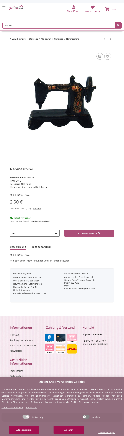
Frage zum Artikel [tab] (41, 247)
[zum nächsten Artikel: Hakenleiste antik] (111, 39)
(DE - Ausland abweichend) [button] (39, 221)
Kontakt (14, 335)
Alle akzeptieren (23, 429)
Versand (37, 208)
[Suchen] (118, 25)
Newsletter (16, 350)
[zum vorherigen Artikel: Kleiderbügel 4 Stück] (105, 39)
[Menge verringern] (13, 233)
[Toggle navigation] (3, 6)
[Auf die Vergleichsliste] (99, 56)
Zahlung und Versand (22, 340)
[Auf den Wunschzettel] (107, 56)
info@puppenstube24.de (95, 343)
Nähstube (26, 183)
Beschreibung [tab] (18, 247)
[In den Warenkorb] (12, 49)
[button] (74, 9)
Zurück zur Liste (19, 38)
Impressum (16, 371)
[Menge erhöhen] (56, 233)
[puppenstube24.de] (16, 7)
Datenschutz (17, 376)
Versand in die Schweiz (23, 345)
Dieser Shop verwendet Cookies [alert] (62, 382)
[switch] (26, 417)
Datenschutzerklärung (13, 407)
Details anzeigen (106, 432)
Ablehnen (68, 429)
